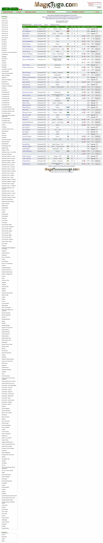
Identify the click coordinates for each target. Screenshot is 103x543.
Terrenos (73, 17)
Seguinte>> (71, 171)
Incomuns (56, 18)
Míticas (48, 18)
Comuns (61, 18)
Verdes (56, 17)
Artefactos (79, 17)
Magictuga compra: (55, 24)
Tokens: (46, 24)
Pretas (52, 17)
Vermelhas (61, 17)
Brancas (44, 17)
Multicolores (67, 17)
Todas (71, 18)
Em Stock (75, 18)
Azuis (48, 17)
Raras (51, 18)
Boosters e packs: (38, 24)
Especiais (66, 18)
